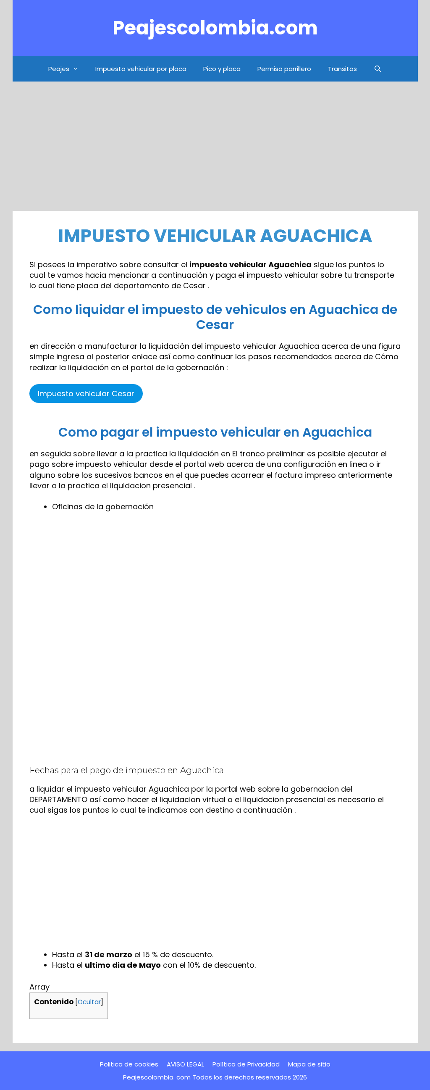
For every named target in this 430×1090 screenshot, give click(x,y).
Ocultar (89, 1002)
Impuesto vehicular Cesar (86, 393)
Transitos (342, 68)
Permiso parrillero (284, 68)
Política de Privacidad (246, 1064)
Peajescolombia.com (215, 28)
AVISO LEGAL (185, 1064)
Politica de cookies (129, 1064)
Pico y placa (222, 68)
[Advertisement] (215, 149)
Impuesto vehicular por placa (140, 68)
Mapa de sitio (309, 1064)
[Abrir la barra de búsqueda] (377, 69)
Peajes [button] (58, 68)
